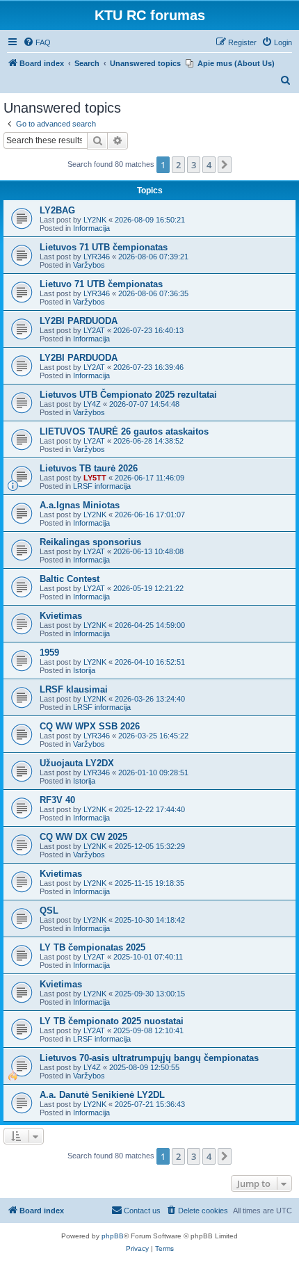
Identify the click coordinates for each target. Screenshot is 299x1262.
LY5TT (94, 478)
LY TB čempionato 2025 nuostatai (112, 1021)
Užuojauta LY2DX (77, 763)
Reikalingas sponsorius (90, 542)
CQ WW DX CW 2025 (83, 837)
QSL (49, 910)
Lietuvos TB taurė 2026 (89, 468)
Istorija (84, 670)
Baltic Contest (69, 579)
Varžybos (89, 265)
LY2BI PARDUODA (79, 321)
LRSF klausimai (74, 689)
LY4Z (92, 404)
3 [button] (193, 165)
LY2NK (94, 220)
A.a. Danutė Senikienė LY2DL (102, 1095)
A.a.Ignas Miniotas (80, 505)
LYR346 (96, 256)
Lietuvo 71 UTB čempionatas (101, 284)
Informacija (91, 228)
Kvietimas (61, 615)
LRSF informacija (102, 486)
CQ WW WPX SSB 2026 (90, 726)
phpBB (113, 1236)
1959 (49, 652)
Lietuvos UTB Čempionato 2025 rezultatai (128, 394)
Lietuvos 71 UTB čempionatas (104, 247)
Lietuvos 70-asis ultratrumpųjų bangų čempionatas (149, 1058)
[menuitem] (37, 42)
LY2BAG (57, 210)
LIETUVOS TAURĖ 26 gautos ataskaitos (124, 431)
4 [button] (209, 165)
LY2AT (94, 330)
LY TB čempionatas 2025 (92, 947)
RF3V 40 (57, 800)
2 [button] (178, 165)
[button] (225, 164)
